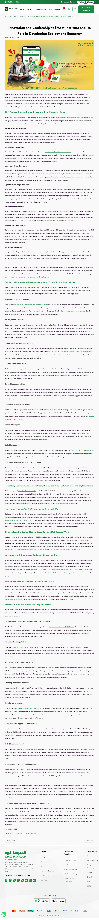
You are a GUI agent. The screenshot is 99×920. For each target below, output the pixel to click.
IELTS (89, 886)
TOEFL (89, 872)
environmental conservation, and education (19, 520)
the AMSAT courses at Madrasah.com (27, 708)
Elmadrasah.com (51, 915)
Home (22, 9)
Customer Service (70, 860)
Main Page (8, 16)
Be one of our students (86, 9)
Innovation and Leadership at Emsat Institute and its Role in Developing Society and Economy (46, 16)
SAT (88, 882)
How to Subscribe (40, 9)
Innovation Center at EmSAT (27, 491)
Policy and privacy (70, 874)
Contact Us (57, 9)
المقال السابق (10, 840)
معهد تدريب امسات (31, 833)
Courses (29, 9)
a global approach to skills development (81, 450)
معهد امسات (9, 833)
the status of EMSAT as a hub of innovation (64, 217)
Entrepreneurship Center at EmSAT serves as (65, 570)
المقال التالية (89, 840)
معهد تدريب (19, 833)
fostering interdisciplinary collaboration (58, 152)
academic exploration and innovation (68, 117)
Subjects (90, 856)
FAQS (66, 865)
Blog (50, 9)
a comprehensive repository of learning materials (77, 352)
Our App (44, 880)
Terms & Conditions (71, 869)
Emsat (65, 189)
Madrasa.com (21, 749)
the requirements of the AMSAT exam (61, 627)
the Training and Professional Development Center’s (31, 304)
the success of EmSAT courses (24, 647)
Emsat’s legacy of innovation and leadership (32, 821)
